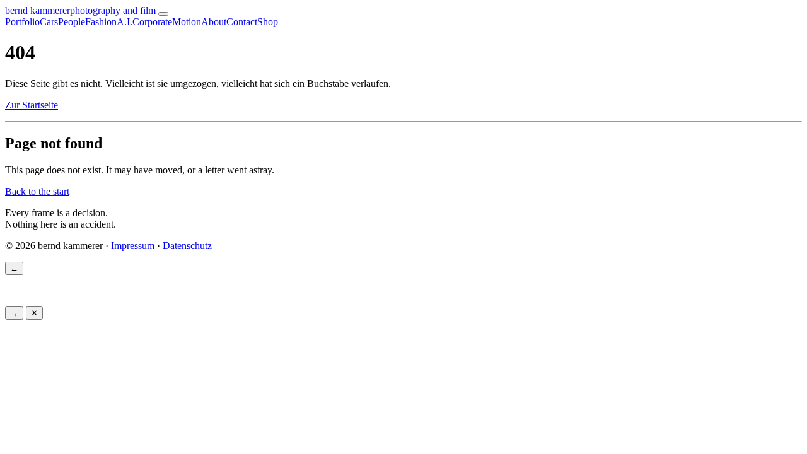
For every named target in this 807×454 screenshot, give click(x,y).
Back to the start (37, 191)
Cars (49, 21)
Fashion (101, 21)
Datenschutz (187, 245)
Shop (267, 21)
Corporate (152, 21)
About (213, 21)
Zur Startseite (31, 105)
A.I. (124, 21)
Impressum (132, 245)
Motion (186, 21)
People (71, 21)
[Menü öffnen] (163, 14)
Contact (241, 21)
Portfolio (22, 21)
